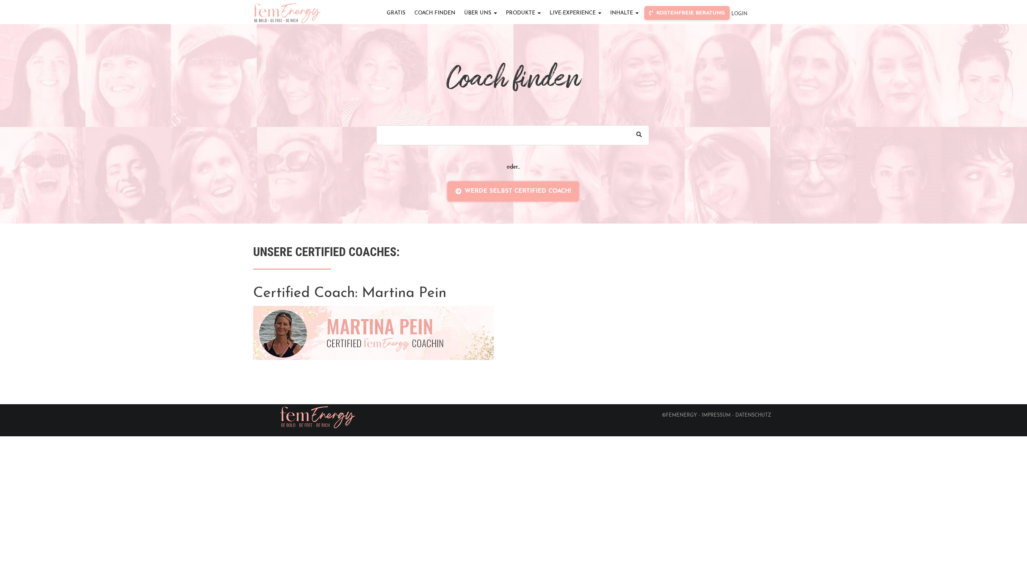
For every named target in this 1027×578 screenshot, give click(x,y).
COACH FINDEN (434, 13)
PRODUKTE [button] (521, 13)
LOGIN (739, 14)
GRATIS (396, 13)
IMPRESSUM (716, 415)
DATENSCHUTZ (753, 415)
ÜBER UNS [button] (478, 13)
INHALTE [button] (622, 13)
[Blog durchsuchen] (639, 135)
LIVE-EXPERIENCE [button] (573, 13)
